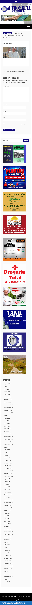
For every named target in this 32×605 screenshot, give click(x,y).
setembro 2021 (8, 539)
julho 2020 (7, 574)
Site (4, 117)
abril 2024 (7, 457)
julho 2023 (7, 481)
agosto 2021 (7, 542)
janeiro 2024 (7, 465)
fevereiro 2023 (8, 494)
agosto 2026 (7, 384)
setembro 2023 (8, 476)
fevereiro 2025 (8, 431)
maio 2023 (7, 487)
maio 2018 (7, 582)
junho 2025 (7, 421)
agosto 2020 (7, 571)
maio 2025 (7, 423)
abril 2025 (7, 426)
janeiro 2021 (7, 560)
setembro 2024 (8, 444)
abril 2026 (7, 394)
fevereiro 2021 (8, 558)
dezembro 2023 (8, 468)
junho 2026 (7, 389)
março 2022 (7, 523)
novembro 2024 (8, 439)
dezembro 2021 (8, 531)
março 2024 (7, 460)
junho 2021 (7, 547)
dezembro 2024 (8, 436)
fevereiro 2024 (8, 463)
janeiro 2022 (7, 529)
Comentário (6, 86)
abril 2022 (7, 521)
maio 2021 (7, 550)
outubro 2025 (8, 410)
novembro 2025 (8, 407)
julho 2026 (7, 386)
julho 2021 (7, 545)
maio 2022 (7, 518)
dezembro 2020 (8, 563)
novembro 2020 (8, 566)
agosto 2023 (7, 479)
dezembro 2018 (8, 576)
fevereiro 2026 (8, 399)
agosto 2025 (7, 415)
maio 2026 (7, 391)
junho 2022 (7, 516)
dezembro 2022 (8, 500)
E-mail (5, 111)
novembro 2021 (8, 534)
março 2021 (7, 555)
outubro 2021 (8, 537)
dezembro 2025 (8, 405)
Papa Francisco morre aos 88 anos (15, 71)
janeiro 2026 (7, 402)
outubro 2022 (8, 505)
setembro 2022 (8, 508)
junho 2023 (7, 484)
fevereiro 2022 (8, 526)
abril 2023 (7, 489)
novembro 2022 (8, 502)
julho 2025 (7, 418)
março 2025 (7, 428)
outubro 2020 (8, 568)
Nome (5, 105)
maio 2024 (7, 455)
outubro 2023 (8, 473)
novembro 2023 (8, 471)
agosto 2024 (7, 447)
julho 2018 (7, 579)
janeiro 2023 (7, 497)
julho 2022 (7, 513)
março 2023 (7, 492)
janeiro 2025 (7, 434)
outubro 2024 (8, 442)
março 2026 (7, 397)
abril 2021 (7, 553)
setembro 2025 (8, 413)
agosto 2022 (7, 510)
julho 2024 (7, 450)
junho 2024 (7, 452)
